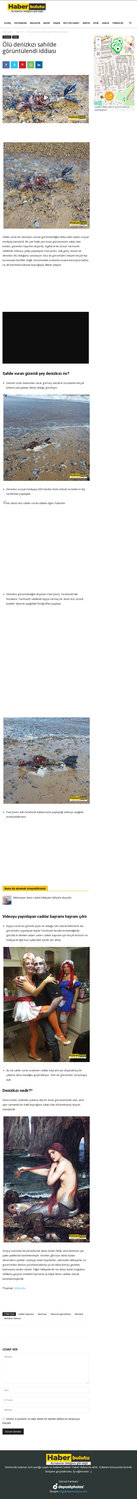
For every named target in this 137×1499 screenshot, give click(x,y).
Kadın (46, 23)
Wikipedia (20, 1288)
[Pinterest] (22, 64)
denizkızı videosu (12, 1318)
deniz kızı (42, 1314)
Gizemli (19, 31)
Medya (86, 23)
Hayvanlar (20, 23)
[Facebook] (6, 64)
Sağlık (105, 23)
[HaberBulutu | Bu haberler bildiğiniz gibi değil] (68, 1459)
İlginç (7, 23)
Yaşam (56, 23)
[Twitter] (14, 64)
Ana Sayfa (7, 31)
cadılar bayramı (26, 1314)
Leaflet (98, 106)
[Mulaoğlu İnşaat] (109, 96)
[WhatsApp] (30, 64)
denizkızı (79, 1314)
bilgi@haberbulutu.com (73, 1491)
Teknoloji (117, 23)
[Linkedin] (38, 64)
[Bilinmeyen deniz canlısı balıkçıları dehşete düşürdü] (6, 900)
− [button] (98, 45)
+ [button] (98, 39)
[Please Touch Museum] (118, 50)
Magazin (35, 23)
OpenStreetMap (122, 106)
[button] (130, 23)
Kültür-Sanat (71, 23)
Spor (96, 23)
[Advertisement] (45, 133)
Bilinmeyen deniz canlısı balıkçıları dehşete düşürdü (42, 897)
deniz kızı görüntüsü (61, 1314)
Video (15, 37)
